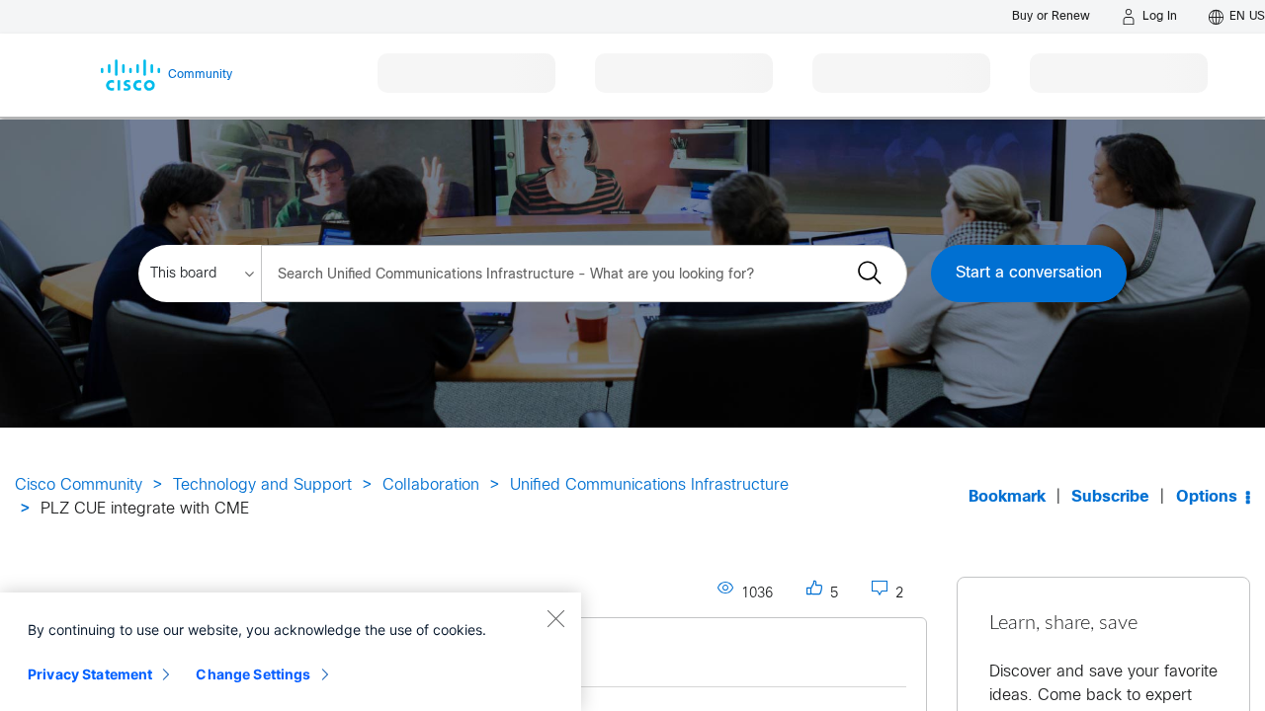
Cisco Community (78, 485)
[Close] (555, 618)
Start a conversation (1029, 273)
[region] (290, 651)
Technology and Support (262, 485)
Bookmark (1007, 497)
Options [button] (1206, 497)
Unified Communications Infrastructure (649, 485)
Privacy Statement (90, 674)
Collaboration (430, 485)
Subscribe (1110, 497)
